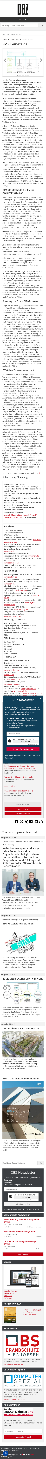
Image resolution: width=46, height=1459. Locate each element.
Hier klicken (25, 741)
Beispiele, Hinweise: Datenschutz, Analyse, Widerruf (22, 756)
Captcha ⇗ (33, 744)
